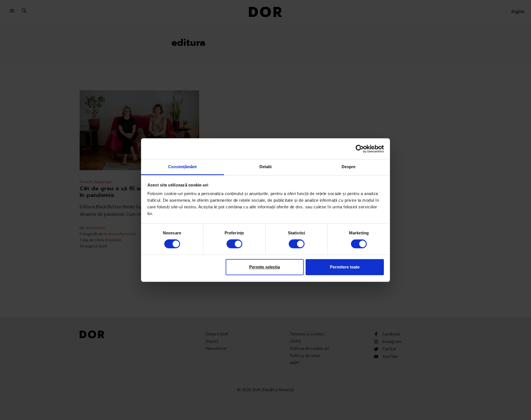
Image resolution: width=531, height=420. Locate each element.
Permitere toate (345, 267)
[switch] (234, 243)
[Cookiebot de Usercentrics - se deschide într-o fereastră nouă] (359, 149)
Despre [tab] (349, 166)
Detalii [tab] (265, 166)
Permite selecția (264, 267)
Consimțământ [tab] (182, 166)
